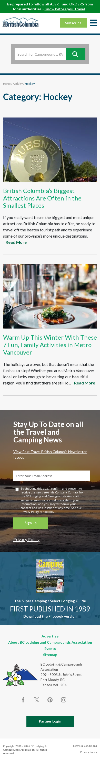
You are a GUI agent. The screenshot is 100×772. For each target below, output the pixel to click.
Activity (18, 83)
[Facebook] (23, 700)
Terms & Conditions (85, 746)
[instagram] (63, 700)
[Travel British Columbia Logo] (20, 21)
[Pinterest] (50, 700)
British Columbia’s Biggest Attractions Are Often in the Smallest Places (42, 198)
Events (50, 648)
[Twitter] (37, 699)
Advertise (50, 636)
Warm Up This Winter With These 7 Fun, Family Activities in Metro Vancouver (50, 344)
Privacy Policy (26, 539)
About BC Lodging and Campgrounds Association (50, 642)
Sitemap (50, 654)
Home (7, 83)
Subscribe (73, 23)
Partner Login (50, 721)
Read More (16, 242)
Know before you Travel (65, 9)
